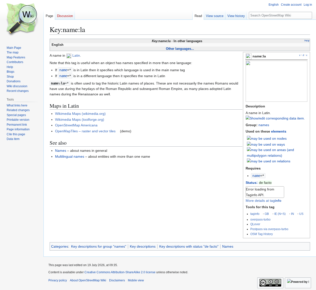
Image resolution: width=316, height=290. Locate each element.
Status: (252, 183)
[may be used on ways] (266, 144)
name (256, 176)
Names (60, 151)
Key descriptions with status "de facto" (188, 246)
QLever (255, 224)
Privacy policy (57, 280)
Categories (59, 246)
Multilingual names (69, 156)
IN (292, 213)
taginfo (254, 213)
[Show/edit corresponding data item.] (275, 118)
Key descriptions (143, 246)
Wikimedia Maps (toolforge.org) (79, 119)
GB (267, 213)
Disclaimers (117, 280)
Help (307, 40)
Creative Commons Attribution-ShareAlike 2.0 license (120, 272)
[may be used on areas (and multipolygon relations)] (277, 152)
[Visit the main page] (21, 19)
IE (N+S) (280, 213)
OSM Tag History (261, 234)
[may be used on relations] (268, 161)
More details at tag (263, 201)
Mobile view (136, 280)
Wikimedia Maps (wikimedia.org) (80, 114)
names (263, 125)
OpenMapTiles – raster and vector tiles (85, 131)
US (301, 213)
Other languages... (180, 49)
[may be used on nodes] (267, 138)
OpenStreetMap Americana (76, 125)
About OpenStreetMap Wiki (88, 280)
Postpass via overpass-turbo (269, 229)
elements (278, 131)
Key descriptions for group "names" (98, 246)
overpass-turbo (260, 219)
